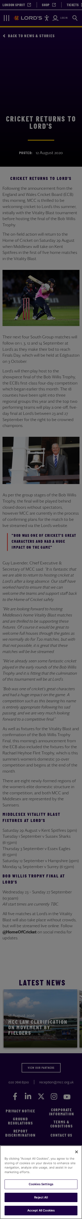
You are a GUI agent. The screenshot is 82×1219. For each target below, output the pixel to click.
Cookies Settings (41, 1184)
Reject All (41, 1197)
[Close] (77, 1152)
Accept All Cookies (41, 1210)
